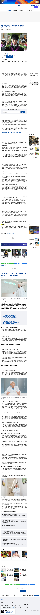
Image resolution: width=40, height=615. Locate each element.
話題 (9, 7)
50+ (31, 602)
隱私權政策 (29, 608)
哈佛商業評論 (30, 601)
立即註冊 (36, 595)
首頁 (1, 271)
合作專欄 (19, 607)
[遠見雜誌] (20, 5)
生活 (5, 265)
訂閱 (32, 5)
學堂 (30, 7)
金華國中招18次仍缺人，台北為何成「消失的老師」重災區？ (10, 575)
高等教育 (2, 265)
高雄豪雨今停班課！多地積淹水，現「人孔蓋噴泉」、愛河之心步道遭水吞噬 (23, 579)
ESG (24, 7)
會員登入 (16, 590)
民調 (22, 7)
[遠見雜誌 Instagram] (12, 595)
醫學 (1, 564)
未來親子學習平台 (26, 602)
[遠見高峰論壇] (4, 2)
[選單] (1, 5)
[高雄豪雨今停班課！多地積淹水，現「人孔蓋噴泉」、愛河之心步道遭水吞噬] (16, 579)
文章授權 (2, 605)
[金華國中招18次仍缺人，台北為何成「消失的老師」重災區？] (3, 575)
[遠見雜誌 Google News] (17, 595)
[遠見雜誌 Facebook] (9, 595)
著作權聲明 (25, 608)
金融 (13, 7)
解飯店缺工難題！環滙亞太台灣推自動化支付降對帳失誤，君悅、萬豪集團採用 (10, 579)
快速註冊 (23, 590)
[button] (26, 253)
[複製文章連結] (5, 53)
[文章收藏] (7, 53)
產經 (18, 7)
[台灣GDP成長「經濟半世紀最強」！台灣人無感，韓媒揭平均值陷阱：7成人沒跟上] (16, 575)
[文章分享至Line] (1, 53)
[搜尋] (38, 5)
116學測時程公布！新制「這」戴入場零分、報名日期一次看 (10, 570)
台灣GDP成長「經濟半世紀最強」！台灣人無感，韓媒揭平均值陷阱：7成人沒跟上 (23, 575)
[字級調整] (9, 53)
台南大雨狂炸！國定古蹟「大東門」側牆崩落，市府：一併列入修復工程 (23, 570)
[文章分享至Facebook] (3, 53)
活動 (32, 7)
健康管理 (5, 564)
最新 (7, 7)
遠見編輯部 (2, 30)
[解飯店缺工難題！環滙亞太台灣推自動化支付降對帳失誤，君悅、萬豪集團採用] (3, 579)
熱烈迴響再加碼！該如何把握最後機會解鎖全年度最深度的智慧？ (22, 10)
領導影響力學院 (35, 602)
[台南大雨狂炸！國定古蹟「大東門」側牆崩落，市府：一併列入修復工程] (16, 570)
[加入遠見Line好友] (7, 595)
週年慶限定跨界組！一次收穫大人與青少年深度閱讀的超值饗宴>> (11, 132)
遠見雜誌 (25, 601)
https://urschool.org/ (11, 233)
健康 (6, 271)
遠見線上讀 (27, 7)
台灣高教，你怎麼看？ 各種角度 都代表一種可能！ (10, 242)
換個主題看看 (35, 157)
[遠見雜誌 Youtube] (14, 595)
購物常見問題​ (6, 605)
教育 (20, 7)
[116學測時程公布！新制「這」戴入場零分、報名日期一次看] (3, 570)
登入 (7, 56)
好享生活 (4, 271)
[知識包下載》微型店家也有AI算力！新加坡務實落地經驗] (3, 611)
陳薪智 (1, 277)
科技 (16, 7)
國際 (11, 7)
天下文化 (34, 601)
